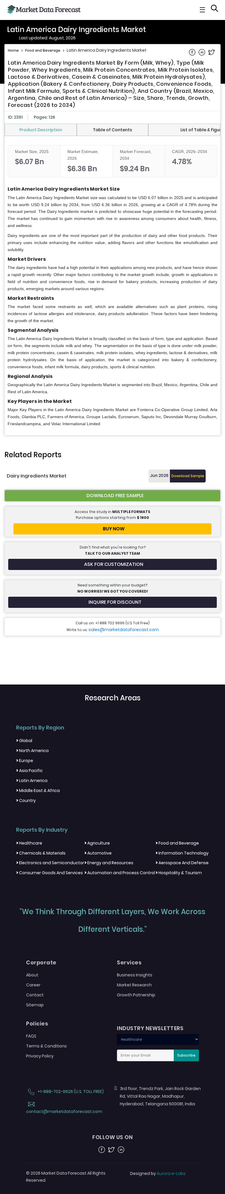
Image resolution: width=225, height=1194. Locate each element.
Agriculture (97, 843)
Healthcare (29, 843)
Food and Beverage (42, 50)
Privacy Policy (40, 1056)
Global (24, 741)
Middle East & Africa (38, 790)
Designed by (158, 1173)
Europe (24, 761)
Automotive (98, 853)
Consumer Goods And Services (49, 873)
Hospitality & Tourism (179, 873)
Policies (37, 1023)
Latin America (31, 780)
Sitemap (35, 1005)
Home (13, 50)
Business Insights (134, 975)
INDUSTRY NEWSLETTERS (150, 1028)
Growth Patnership (136, 995)
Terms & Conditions (46, 1046)
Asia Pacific (29, 770)
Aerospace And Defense (182, 863)
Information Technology (182, 853)
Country (26, 800)
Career (33, 985)
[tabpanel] (112, 286)
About (32, 975)
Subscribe (186, 1055)
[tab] (40, 130)
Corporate (41, 962)
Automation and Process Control (119, 873)
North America (32, 751)
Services (129, 962)
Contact (35, 995)
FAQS (31, 1036)
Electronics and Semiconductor (50, 863)
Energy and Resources (108, 863)
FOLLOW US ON (112, 1137)
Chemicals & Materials (41, 853)
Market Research (134, 985)
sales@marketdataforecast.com (123, 630)
